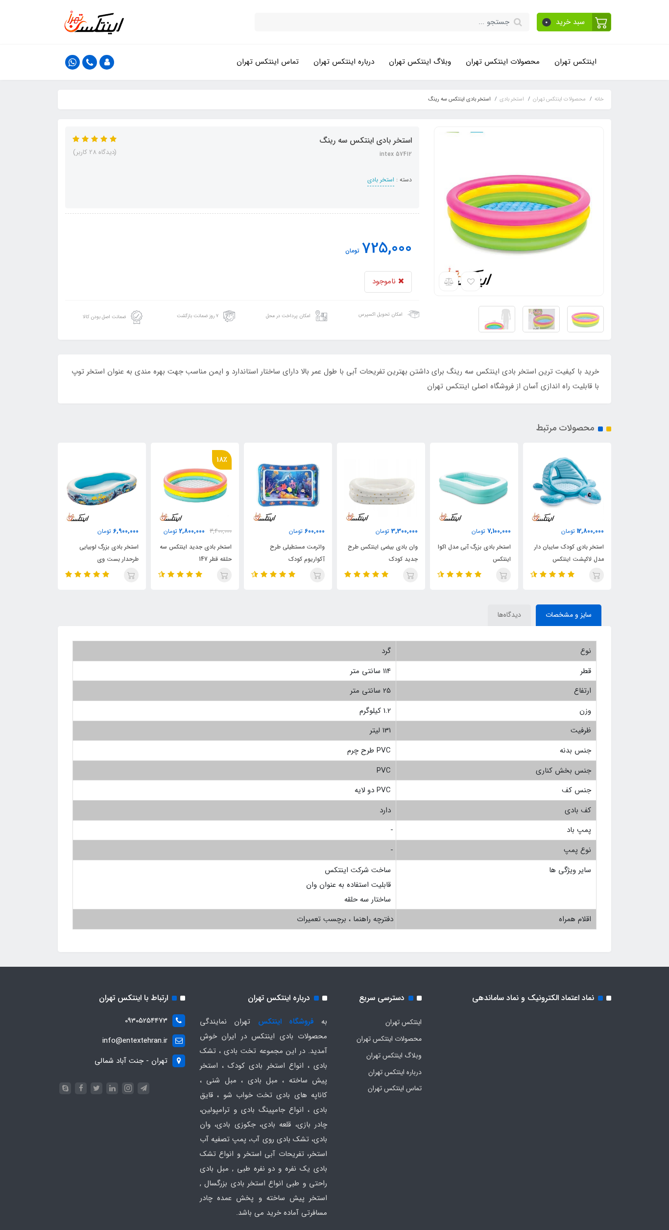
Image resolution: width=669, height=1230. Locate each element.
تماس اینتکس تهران (268, 62)
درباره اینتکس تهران (343, 62)
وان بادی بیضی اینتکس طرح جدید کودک (383, 553)
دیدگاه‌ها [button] (509, 614)
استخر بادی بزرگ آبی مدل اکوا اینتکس (474, 553)
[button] (574, 22)
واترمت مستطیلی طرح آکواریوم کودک (297, 553)
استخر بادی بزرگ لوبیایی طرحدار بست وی (109, 553)
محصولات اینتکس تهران (503, 62)
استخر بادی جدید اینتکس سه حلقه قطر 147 (196, 553)
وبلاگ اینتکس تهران (420, 62)
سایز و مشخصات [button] (569, 614)
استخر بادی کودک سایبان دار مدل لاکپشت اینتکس (569, 553)
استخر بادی (380, 179)
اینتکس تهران (575, 62)
